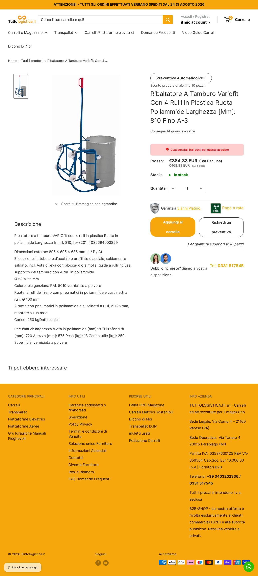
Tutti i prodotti (32, 61)
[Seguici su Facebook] (98, 563)
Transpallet (63, 32)
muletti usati (139, 433)
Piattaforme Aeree (23, 426)
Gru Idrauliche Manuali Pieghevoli (27, 435)
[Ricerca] (168, 19)
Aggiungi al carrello (173, 227)
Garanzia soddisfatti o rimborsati (87, 407)
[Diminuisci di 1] (173, 188)
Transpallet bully (143, 426)
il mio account (194, 22)
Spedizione (78, 417)
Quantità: (158, 188)
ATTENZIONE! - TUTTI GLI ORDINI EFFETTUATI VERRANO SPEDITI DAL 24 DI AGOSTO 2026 (129, 4)
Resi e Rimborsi (82, 472)
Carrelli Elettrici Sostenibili (151, 412)
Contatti (76, 458)
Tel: (227, 265)
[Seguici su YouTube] (106, 563)
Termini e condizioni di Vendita (88, 433)
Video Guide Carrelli (198, 32)
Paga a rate (233, 207)
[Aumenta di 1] (201, 188)
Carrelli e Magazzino (25, 32)
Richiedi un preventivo (221, 227)
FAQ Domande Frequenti (89, 479)
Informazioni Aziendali (87, 450)
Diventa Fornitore (83, 465)
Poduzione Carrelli (144, 440)
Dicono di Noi (140, 419)
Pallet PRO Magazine (146, 405)
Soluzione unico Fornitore (90, 443)
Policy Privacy (80, 424)
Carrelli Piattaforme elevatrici (109, 32)
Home (12, 61)
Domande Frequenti (158, 32)
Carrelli (14, 405)
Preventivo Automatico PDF (181, 78)
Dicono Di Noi (19, 46)
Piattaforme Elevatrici (26, 419)
